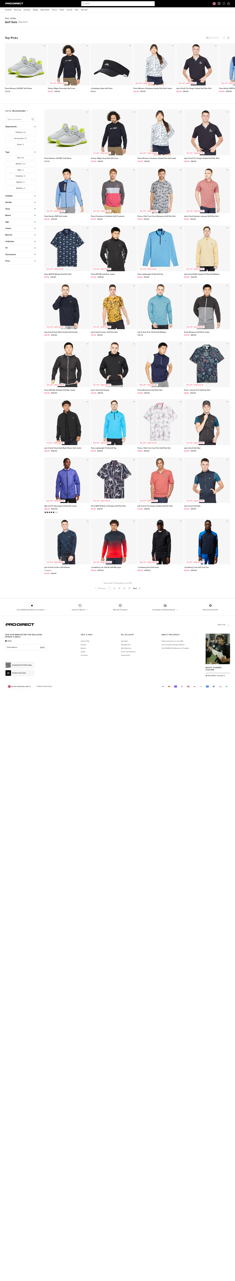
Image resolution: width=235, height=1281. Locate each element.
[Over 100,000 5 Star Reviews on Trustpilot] (32, 607)
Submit (42, 647)
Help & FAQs (85, 641)
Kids (76, 10)
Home (7, 18)
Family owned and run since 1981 (172, 641)
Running (17, 10)
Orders (83, 652)
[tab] (8, 641)
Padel (62, 10)
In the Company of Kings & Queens (173, 645)
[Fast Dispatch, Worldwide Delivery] (165, 607)
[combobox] (118, 3)
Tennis (54, 10)
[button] (224, 38)
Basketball (45, 10)
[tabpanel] (26, 647)
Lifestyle (27, 10)
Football (8, 10)
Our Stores (84, 655)
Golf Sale (13, 18)
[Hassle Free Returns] (80, 607)
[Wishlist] (44, 46)
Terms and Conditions (128, 652)
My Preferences (126, 648)
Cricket (69, 10)
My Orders (124, 641)
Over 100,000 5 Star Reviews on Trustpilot (175, 648)
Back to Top (221, 625)
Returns (83, 648)
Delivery (83, 645)
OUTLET (84, 10)
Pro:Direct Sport (47, 686)
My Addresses (126, 645)
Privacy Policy (125, 655)
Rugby (35, 10)
